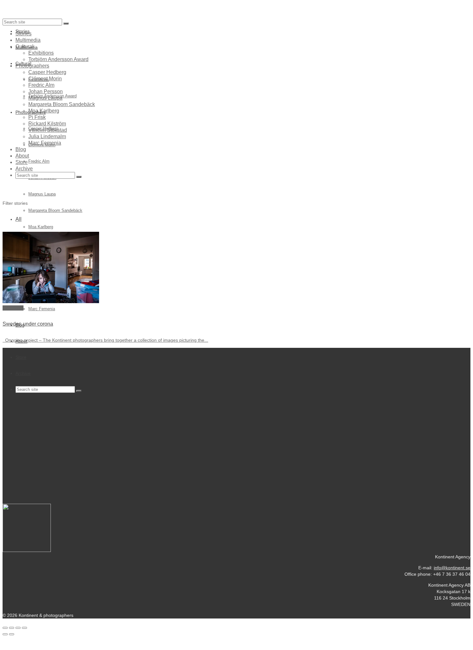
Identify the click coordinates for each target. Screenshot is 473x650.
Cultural (24, 46)
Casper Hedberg (47, 72)
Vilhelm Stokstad (47, 130)
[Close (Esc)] (5, 628)
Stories (23, 33)
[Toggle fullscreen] (18, 628)
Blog (20, 149)
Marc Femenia (44, 143)
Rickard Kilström (47, 123)
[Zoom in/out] (24, 628)
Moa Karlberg (43, 110)
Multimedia (28, 40)
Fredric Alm (41, 85)
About (22, 155)
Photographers (32, 65)
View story (13, 308)
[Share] (11, 628)
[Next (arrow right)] (11, 634)
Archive (24, 168)
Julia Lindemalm (47, 136)
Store (21, 162)
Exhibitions (41, 53)
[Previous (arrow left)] (5, 634)
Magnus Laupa (45, 98)
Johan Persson (45, 91)
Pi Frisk (37, 117)
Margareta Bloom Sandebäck (61, 104)
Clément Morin (45, 78)
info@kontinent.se (452, 567)
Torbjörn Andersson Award (58, 59)
